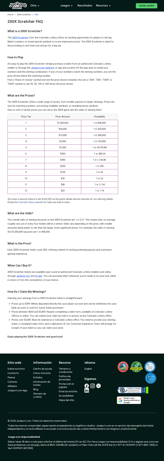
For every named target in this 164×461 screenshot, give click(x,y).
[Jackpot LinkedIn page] (86, 390)
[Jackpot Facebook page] (87, 386)
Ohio (33, 5)
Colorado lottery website (30, 202)
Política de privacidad (65, 378)
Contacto (13, 373)
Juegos (65, 5)
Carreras (12, 382)
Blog (35, 389)
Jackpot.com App (17, 391)
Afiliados (12, 386)
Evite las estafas (68, 391)
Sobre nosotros (16, 369)
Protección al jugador (66, 385)
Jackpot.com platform (43, 67)
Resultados (85, 5)
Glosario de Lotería (39, 395)
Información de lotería (41, 383)
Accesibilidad (66, 396)
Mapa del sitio (66, 400)
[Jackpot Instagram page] (93, 386)
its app (38, 276)
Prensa (11, 378)
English (88, 369)
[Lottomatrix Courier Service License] (123, 367)
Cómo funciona (42, 373)
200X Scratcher (20, 37)
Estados (37, 378)
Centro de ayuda (42, 369)
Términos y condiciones (65, 370)
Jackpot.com (23, 276)
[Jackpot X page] (99, 386)
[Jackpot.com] (18, 5)
